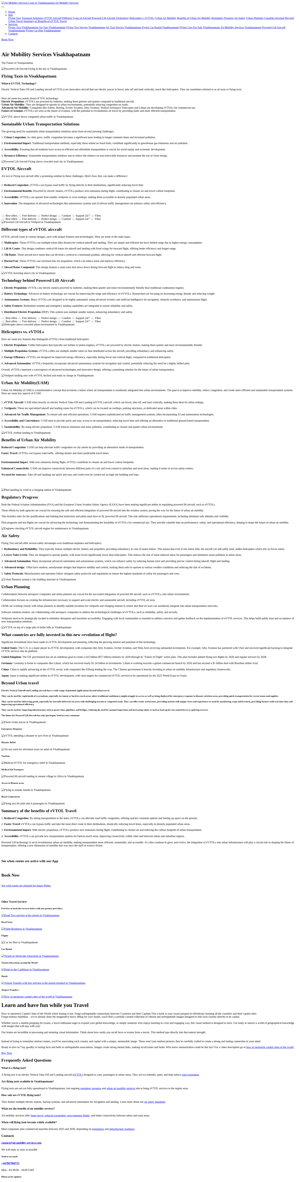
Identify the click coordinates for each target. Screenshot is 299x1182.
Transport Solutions (32, 18)
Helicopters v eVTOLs (142, 18)
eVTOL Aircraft (52, 18)
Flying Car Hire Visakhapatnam (43, 30)
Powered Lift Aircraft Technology (110, 18)
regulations (98, 1129)
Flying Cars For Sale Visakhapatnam (200, 27)
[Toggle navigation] (2, 6)
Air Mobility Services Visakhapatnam (240, 27)
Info (10, 14)
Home (11, 11)
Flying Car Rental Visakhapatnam (160, 27)
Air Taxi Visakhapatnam (52, 27)
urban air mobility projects (121, 1088)
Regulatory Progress (222, 18)
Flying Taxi (14, 18)
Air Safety (239, 18)
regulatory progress (90, 1088)
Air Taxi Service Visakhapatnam (123, 27)
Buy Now (6, 1053)
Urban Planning (254, 18)
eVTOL (77, 1074)
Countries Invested (274, 18)
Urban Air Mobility (165, 18)
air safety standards (154, 1101)
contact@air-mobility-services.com (21, 1142)
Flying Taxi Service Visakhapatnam (85, 27)
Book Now (7, 39)
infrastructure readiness (121, 1129)
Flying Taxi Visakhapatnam (23, 27)
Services (12, 24)
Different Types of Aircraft (76, 18)
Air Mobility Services (67, 2)
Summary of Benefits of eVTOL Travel (45, 21)
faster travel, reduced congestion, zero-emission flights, (60, 1115)
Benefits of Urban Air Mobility (194, 18)
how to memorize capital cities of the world (269, 1047)
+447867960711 (10, 1163)
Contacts (13, 33)
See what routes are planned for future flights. (26, 885)
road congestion (190, 1074)
